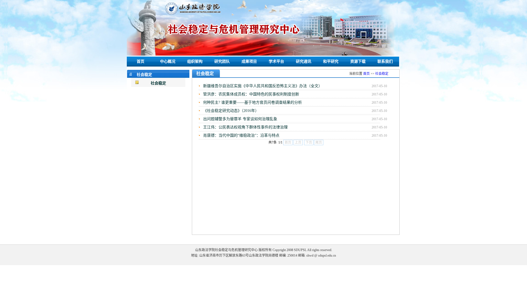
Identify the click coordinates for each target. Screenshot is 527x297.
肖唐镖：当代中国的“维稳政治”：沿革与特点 (241, 135)
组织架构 (195, 61)
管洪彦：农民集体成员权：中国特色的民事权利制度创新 (251, 94)
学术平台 (276, 61)
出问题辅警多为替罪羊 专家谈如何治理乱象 (240, 119)
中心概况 (167, 61)
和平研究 (330, 61)
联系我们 (385, 61)
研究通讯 (303, 61)
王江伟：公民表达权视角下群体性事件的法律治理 (245, 127)
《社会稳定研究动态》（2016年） (231, 111)
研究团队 (222, 61)
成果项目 (249, 61)
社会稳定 (158, 83)
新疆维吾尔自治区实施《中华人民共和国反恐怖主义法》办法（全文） (262, 86)
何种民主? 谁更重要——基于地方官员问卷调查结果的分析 (252, 102)
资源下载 (358, 61)
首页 (140, 61)
